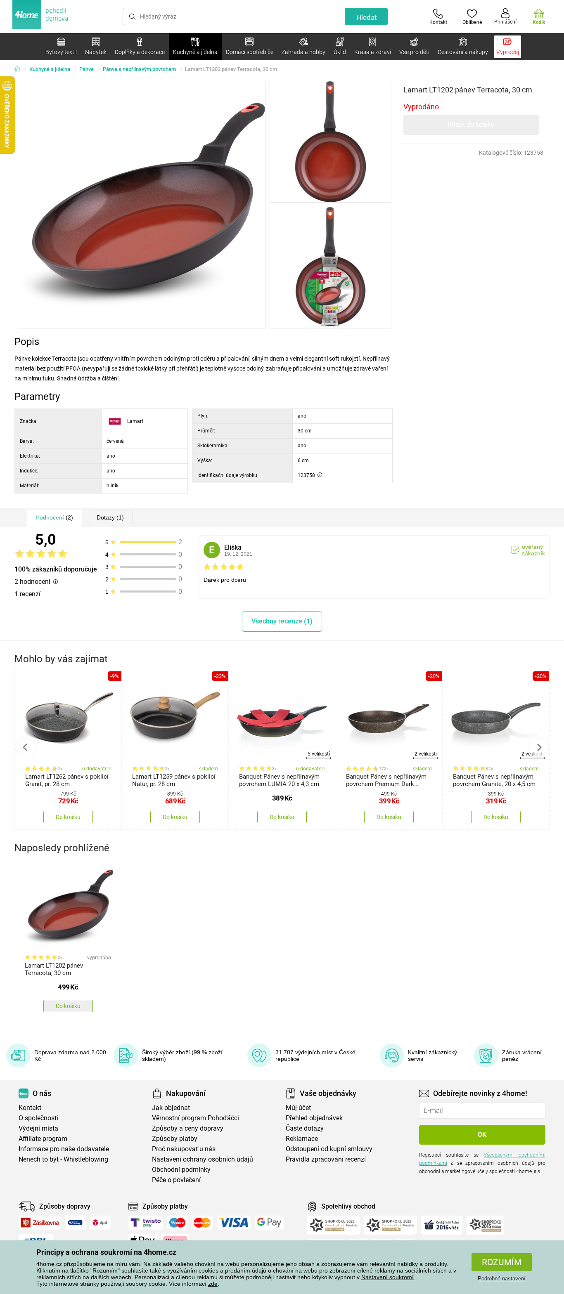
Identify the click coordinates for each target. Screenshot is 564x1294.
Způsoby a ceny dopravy (187, 1128)
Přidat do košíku (471, 124)
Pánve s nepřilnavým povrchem (139, 69)
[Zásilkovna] (40, 1223)
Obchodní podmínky (181, 1169)
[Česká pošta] (75, 1223)
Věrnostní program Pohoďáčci (195, 1118)
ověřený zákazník (533, 550)
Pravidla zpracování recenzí (326, 1159)
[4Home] (20, 69)
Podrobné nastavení (502, 1278)
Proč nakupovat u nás (184, 1149)
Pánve (86, 69)
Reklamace (302, 1139)
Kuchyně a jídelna (49, 69)
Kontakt (30, 1108)
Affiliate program (43, 1139)
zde (213, 1283)
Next (538, 747)
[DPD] (100, 1223)
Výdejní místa (38, 1128)
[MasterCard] (202, 1223)
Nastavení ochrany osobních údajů (202, 1159)
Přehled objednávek (314, 1118)
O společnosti (38, 1118)
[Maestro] (177, 1223)
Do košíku (68, 817)
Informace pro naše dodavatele (64, 1149)
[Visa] (234, 1223)
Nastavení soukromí (387, 1277)
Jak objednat (171, 1108)
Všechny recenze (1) (282, 621)
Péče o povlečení (176, 1180)
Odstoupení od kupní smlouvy (329, 1149)
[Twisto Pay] (145, 1223)
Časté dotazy (305, 1128)
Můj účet (298, 1108)
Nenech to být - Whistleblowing (63, 1159)
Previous (25, 747)
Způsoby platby (174, 1139)
